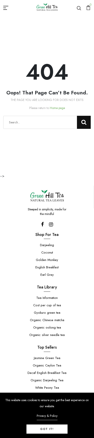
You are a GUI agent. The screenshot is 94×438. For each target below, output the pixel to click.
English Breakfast (47, 267)
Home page (57, 108)
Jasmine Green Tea (47, 358)
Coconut (47, 252)
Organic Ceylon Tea (47, 365)
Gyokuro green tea (47, 312)
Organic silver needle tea (47, 334)
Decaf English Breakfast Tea (47, 372)
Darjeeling (47, 245)
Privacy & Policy (47, 416)
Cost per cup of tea (47, 305)
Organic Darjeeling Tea (47, 380)
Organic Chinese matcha (47, 320)
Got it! (47, 429)
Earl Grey (47, 274)
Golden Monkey (47, 259)
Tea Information (47, 297)
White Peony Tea (47, 387)
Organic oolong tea (47, 327)
